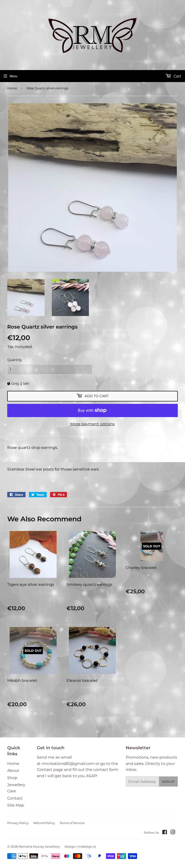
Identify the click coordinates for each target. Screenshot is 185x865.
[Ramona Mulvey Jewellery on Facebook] (164, 832)
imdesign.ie (86, 846)
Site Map (15, 805)
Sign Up (168, 781)
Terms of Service (72, 823)
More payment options (92, 424)
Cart (176, 76)
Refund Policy (44, 823)
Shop (12, 777)
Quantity (14, 360)
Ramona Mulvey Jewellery (39, 846)
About (13, 770)
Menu (13, 76)
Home (12, 88)
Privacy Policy (18, 823)
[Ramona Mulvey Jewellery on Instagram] (173, 832)
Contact (15, 798)
